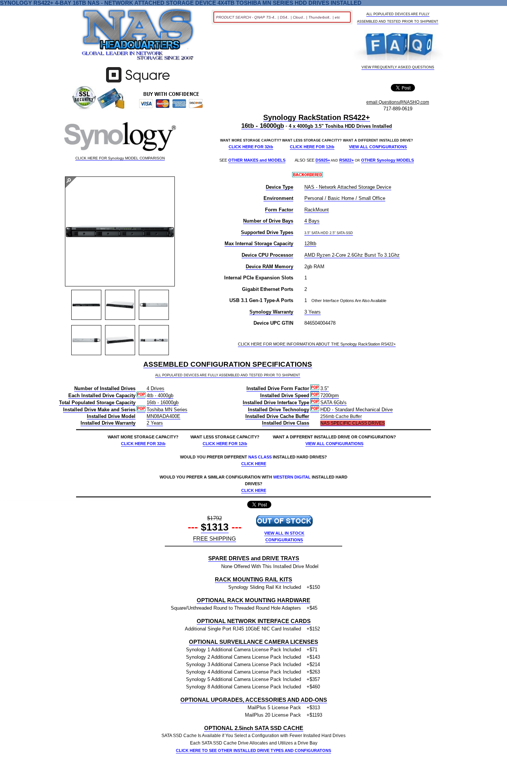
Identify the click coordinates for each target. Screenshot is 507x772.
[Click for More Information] (137, 83)
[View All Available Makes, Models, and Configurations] (138, 36)
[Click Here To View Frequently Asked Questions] (397, 45)
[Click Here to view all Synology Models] (120, 138)
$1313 (215, 527)
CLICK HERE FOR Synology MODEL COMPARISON (120, 158)
